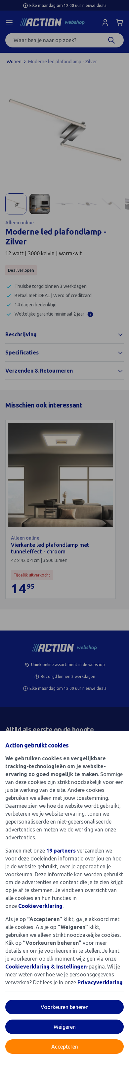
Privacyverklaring (100, 982)
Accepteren (64, 1047)
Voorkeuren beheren (65, 1007)
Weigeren (65, 1027)
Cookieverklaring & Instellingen (46, 966)
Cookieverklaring (40, 906)
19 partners (61, 851)
